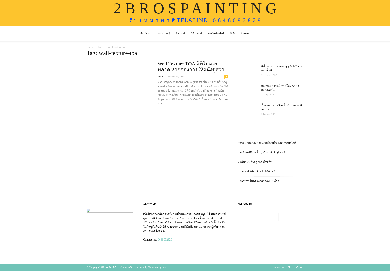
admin (161, 76)
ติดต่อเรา (246, 33)
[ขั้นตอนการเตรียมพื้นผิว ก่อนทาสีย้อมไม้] (248, 110)
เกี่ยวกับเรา (145, 33)
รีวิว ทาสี (180, 33)
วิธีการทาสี (196, 33)
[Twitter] (264, 217)
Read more (167, 110)
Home (90, 47)
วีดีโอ (232, 33)
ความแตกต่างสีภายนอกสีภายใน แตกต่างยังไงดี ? (268, 142)
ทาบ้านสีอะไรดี (216, 33)
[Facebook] (242, 217)
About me (279, 267)
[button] (298, 34)
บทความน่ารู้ (163, 33)
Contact (299, 267)
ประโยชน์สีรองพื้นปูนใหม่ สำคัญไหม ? (261, 152)
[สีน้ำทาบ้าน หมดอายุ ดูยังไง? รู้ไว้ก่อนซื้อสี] (248, 71)
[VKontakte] (275, 217)
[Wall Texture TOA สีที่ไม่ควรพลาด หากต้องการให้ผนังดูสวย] (119, 84)
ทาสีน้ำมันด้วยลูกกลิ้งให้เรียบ (255, 162)
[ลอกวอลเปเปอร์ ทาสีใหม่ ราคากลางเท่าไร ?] (248, 91)
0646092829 (165, 239)
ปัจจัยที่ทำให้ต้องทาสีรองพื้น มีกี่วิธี (258, 181)
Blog (290, 267)
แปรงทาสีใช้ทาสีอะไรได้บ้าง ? (256, 171)
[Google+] (253, 217)
